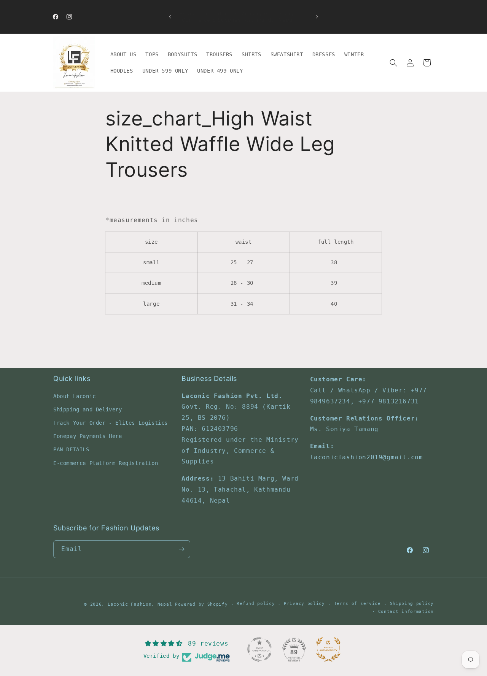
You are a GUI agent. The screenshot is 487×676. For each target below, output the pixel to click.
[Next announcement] (317, 17)
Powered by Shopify (201, 604)
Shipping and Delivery (87, 409)
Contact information (406, 611)
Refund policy (256, 603)
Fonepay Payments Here (87, 436)
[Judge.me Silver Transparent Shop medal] (259, 649)
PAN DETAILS (71, 449)
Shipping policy (412, 603)
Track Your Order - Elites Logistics (110, 423)
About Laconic (74, 396)
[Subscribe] (181, 549)
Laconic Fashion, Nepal (140, 604)
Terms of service (357, 603)
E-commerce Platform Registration (105, 463)
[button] (393, 62)
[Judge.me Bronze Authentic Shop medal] (328, 649)
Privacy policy (304, 603)
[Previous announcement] (170, 17)
